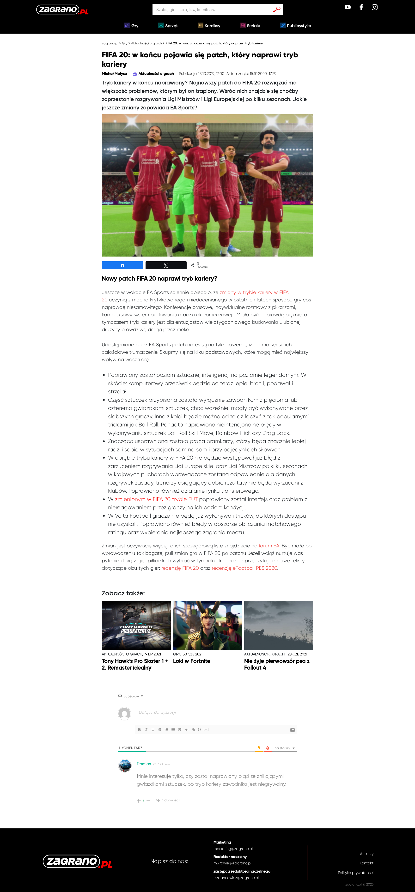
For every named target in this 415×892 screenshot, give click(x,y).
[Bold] (139, 729)
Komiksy (212, 26)
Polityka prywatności (355, 872)
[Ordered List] (166, 729)
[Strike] (159, 729)
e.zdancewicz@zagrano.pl (236, 877)
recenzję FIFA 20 (180, 568)
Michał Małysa (114, 74)
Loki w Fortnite (191, 661)
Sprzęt (171, 26)
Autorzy (366, 853)
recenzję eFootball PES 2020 (244, 568)
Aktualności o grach (146, 43)
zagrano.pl (110, 43)
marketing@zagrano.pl (233, 848)
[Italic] (146, 729)
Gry (134, 26)
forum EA (269, 546)
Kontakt (366, 863)
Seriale (253, 26)
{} (199, 729)
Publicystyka (299, 26)
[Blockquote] (180, 729)
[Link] (193, 729)
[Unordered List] (173, 729)
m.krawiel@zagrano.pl (232, 863)
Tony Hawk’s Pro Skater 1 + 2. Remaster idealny (135, 665)
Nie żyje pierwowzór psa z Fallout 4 (277, 665)
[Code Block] (186, 729)
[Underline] (153, 729)
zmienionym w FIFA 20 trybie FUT (156, 499)
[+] (206, 729)
